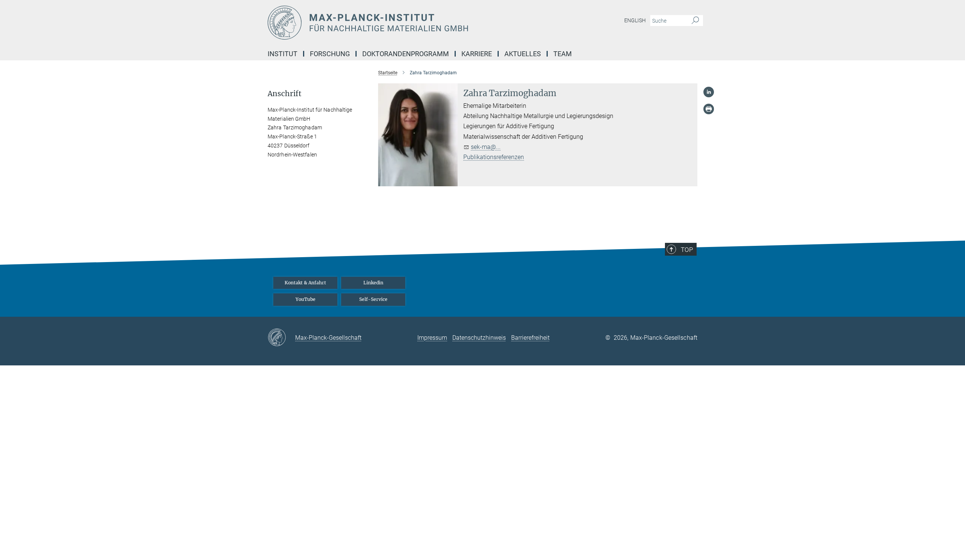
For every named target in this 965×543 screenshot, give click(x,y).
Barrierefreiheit (530, 337)
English (635, 20)
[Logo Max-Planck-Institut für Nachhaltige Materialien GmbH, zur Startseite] (409, 23)
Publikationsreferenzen (493, 157)
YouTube (306, 299)
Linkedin (373, 282)
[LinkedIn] (708, 92)
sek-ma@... (486, 146)
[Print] (708, 109)
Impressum (432, 337)
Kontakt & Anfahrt (305, 282)
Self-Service (373, 299)
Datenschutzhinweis (479, 337)
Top (687, 249)
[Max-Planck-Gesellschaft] (281, 338)
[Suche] (695, 20)
